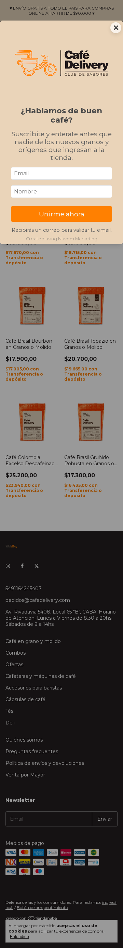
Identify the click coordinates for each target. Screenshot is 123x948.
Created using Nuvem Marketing (61, 238)
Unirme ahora (61, 214)
